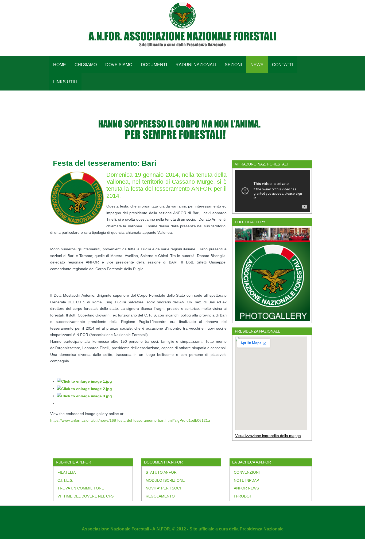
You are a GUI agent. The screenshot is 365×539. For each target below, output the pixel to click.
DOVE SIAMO (118, 64)
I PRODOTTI (244, 496)
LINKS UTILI (65, 82)
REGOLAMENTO (160, 496)
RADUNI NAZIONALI (196, 64)
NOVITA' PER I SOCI (163, 488)
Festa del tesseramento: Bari (104, 163)
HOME (59, 64)
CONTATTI (282, 64)
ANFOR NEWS (246, 488)
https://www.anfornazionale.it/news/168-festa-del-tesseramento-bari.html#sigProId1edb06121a (130, 420)
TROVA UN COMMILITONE (80, 488)
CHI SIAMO (86, 64)
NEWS (256, 64)
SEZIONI (233, 64)
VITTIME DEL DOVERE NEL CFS (85, 496)
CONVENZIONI (247, 472)
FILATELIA (66, 472)
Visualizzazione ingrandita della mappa (268, 436)
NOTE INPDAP (246, 480)
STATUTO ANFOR (161, 472)
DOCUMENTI (154, 64)
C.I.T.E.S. (65, 480)
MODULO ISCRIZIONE (165, 480)
